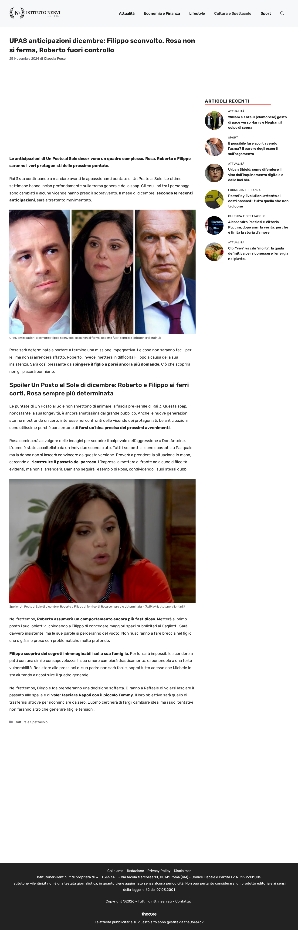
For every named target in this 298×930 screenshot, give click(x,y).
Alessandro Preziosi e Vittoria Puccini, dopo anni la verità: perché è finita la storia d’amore (258, 227)
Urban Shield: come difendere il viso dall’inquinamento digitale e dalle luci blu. (255, 174)
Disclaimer (182, 871)
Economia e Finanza (162, 13)
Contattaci (184, 901)
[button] (282, 14)
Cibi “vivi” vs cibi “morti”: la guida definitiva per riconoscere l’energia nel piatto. (258, 253)
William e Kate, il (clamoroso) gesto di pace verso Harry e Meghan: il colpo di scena (257, 122)
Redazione (135, 871)
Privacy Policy (158, 871)
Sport (266, 13)
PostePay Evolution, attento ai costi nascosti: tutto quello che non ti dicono (258, 201)
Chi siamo (115, 871)
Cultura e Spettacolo (232, 13)
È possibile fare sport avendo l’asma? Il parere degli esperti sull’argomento (253, 148)
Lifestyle (197, 13)
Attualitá (127, 13)
